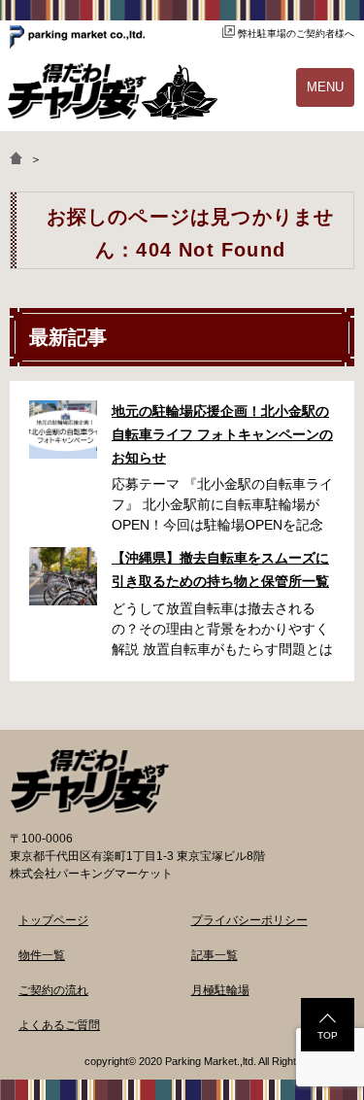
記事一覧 (214, 955)
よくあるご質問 (59, 1025)
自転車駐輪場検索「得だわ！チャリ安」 (89, 781)
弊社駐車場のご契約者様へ (296, 33)
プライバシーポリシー (249, 920)
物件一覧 (41, 955)
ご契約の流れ (53, 990)
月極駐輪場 (220, 990)
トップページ (53, 920)
